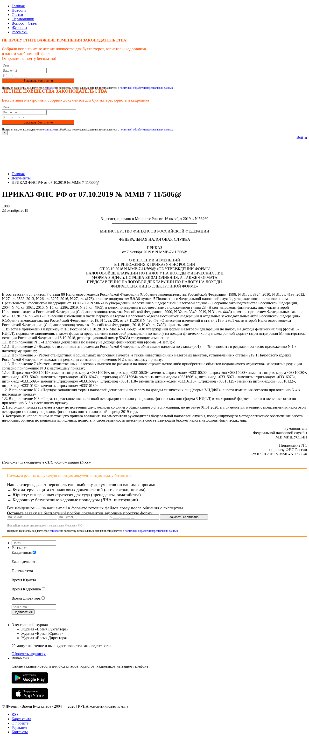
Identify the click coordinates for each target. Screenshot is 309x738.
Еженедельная (23, 562)
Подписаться (23, 612)
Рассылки (20, 32)
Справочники (23, 19)
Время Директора (26, 598)
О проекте (20, 723)
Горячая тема (22, 571)
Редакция (19, 727)
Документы (21, 178)
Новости (19, 10)
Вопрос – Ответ (25, 23)
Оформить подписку (29, 654)
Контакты (20, 732)
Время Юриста (24, 580)
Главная (18, 6)
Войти (301, 137)
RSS (15, 714)
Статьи (17, 15)
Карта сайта (21, 719)
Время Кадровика (26, 589)
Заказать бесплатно (38, 80)
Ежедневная (22, 552)
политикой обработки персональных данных (146, 87)
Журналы (19, 28)
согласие (49, 87)
